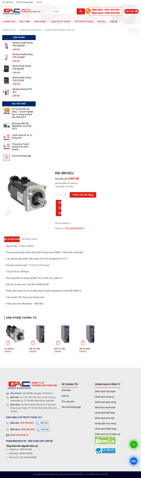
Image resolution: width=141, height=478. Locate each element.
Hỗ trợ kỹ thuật (83, 21)
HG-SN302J (9, 349)
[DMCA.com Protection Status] (105, 440)
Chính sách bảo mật (104, 418)
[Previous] (4, 340)
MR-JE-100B (59, 349)
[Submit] (81, 11)
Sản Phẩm (39, 21)
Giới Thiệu (24, 21)
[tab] (12, 239)
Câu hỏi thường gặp (24, 2)
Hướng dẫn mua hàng (105, 423)
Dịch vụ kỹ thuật (60, 21)
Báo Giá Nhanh (60, 207)
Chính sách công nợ (104, 397)
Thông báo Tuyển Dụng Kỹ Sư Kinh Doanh (20, 147)
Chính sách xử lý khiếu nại (107, 434)
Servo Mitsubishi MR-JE (59, 30)
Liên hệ (113, 21)
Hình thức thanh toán (105, 407)
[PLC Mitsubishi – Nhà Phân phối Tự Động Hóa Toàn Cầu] (21, 11)
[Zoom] (8, 213)
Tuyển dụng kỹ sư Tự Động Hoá (22, 136)
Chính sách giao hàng (105, 402)
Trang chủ (9, 21)
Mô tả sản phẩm (12, 239)
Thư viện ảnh (7, 2)
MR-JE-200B (84, 349)
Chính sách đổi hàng (105, 412)
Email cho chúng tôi (19, 435)
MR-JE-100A (34, 349)
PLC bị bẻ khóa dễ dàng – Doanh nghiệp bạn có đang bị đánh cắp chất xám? (22, 113)
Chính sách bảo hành (105, 391)
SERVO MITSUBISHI (30, 30)
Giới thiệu (66, 390)
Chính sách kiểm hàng (105, 428)
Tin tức (39, 2)
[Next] (101, 340)
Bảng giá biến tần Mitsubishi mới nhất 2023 (21, 126)
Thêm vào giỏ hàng (83, 194)
